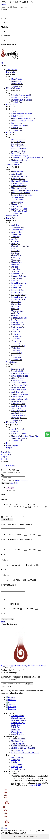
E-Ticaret (18, 836)
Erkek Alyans (16, 128)
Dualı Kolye (16, 81)
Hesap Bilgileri (12, 445)
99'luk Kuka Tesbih (19, 211)
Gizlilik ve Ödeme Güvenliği (23, 748)
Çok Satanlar (11, 362)
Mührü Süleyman (13, 88)
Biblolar (14, 431)
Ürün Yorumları (17, 750)
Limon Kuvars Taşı (19, 297)
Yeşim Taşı (15, 348)
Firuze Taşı (15, 250)
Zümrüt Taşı (16, 357)
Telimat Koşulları (18, 739)
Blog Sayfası (16, 767)
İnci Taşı (14, 267)
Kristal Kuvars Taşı (19, 283)
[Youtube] (10, 704)
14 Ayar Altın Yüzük (19, 385)
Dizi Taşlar (15, 244)
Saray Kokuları (12, 216)
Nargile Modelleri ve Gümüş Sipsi (25, 436)
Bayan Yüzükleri (18, 139)
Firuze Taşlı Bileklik (19, 376)
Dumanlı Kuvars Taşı (20, 246)
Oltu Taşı (15, 308)
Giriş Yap (5, 457)
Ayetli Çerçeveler (18, 429)
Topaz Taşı (15, 339)
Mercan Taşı (16, 304)
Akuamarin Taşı (17, 227)
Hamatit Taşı (16, 262)
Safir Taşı (15, 329)
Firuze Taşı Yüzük (18, 410)
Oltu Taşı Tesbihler (19, 188)
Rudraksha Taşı (17, 325)
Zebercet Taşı (16, 353)
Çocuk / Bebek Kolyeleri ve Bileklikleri (27, 158)
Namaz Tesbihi (17, 204)
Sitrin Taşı (15, 334)
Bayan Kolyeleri (18, 141)
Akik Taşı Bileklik (18, 406)
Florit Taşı (15, 253)
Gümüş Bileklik (17, 378)
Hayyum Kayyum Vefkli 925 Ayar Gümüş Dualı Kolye (23, 665)
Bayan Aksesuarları (19, 153)
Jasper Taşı (15, 269)
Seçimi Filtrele (7, 619)
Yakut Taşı (15, 343)
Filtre (3, 621)
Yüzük (14, 111)
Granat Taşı (16, 255)
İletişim (9, 448)
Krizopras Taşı (17, 285)
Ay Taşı (14, 239)
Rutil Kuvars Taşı (18, 327)
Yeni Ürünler (11, 70)
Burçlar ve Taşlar (18, 722)
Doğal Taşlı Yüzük (19, 417)
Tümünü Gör (16, 86)
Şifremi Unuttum (21, 480)
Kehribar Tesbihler (18, 186)
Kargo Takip (6, 454)
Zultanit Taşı (16, 355)
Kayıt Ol (4, 459)
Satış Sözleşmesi (18, 743)
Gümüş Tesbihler (18, 179)
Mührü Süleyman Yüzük (21, 95)
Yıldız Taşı (15, 350)
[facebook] (11, 700)
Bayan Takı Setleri (18, 148)
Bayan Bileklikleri (18, 146)
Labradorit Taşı (17, 290)
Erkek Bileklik (17, 116)
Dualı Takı (10, 72)
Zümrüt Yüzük (17, 371)
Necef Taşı (15, 306)
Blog (8, 443)
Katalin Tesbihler (18, 183)
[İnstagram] (11, 709)
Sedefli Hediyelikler (19, 438)
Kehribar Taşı (16, 278)
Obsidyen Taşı (17, 311)
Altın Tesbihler (17, 174)
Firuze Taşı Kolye (18, 390)
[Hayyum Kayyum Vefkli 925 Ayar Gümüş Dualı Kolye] (20, 663)
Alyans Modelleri (18, 151)
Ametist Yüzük (17, 413)
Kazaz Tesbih (16, 206)
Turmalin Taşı (16, 341)
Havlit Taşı (15, 264)
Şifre (3, 475)
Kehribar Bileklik (18, 404)
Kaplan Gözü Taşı (18, 276)
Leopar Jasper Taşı (18, 295)
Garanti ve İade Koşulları (21, 746)
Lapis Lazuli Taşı (18, 299)
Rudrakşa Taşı (17, 322)
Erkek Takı (10, 104)
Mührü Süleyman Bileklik (21, 100)
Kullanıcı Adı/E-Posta (10, 470)
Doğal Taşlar (11, 218)
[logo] (25, 54)
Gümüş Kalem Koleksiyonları (23, 118)
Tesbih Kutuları (17, 197)
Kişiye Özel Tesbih (19, 209)
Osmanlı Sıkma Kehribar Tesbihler (25, 190)
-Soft (13, 836)
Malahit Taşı (16, 301)
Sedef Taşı (15, 332)
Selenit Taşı (16, 288)
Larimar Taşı (16, 292)
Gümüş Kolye (17, 397)
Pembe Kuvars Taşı (19, 318)
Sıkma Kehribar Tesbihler (21, 195)
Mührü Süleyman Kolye (21, 97)
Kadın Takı (10, 132)
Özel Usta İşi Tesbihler (20, 192)
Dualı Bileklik (17, 83)
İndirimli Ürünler (18, 769)
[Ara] (26, 7)
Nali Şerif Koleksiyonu (20, 160)
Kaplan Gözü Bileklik (20, 373)
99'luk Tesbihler (17, 172)
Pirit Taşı (14, 320)
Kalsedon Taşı (17, 274)
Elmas (13, 248)
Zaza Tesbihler (17, 199)
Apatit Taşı (15, 237)
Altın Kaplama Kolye (20, 399)
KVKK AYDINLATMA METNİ (25, 753)
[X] (8, 702)
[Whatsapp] (11, 706)
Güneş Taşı (15, 257)
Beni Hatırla (9, 480)
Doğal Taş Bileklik (19, 401)
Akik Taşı (15, 225)
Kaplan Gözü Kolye (19, 394)
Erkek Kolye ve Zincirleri (21, 114)
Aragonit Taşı (16, 232)
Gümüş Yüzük (17, 380)
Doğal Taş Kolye (18, 387)
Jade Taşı (15, 271)
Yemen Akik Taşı (18, 346)
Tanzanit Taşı (16, 336)
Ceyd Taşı (15, 241)
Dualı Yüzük (16, 79)
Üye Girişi (10, 466)
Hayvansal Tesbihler (19, 181)
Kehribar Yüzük (17, 369)
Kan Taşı (15, 281)
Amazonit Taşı (17, 230)
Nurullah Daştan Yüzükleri (22, 121)
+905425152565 (34, 785)
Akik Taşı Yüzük (18, 415)
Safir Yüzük (16, 408)
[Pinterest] (10, 697)
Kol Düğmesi (16, 123)
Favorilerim (5, 452)
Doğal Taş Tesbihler (19, 176)
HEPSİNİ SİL (7, 519)
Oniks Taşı (15, 313)
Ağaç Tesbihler (17, 202)
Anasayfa (10, 487)
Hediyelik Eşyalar (13, 422)
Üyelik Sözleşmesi (18, 741)
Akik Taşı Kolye (18, 392)
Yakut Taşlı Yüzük (18, 383)
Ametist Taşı (16, 234)
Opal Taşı (15, 315)
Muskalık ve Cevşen (19, 125)
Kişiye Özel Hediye (19, 434)
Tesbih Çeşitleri (12, 165)
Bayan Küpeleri (17, 144)
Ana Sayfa (15, 760)
